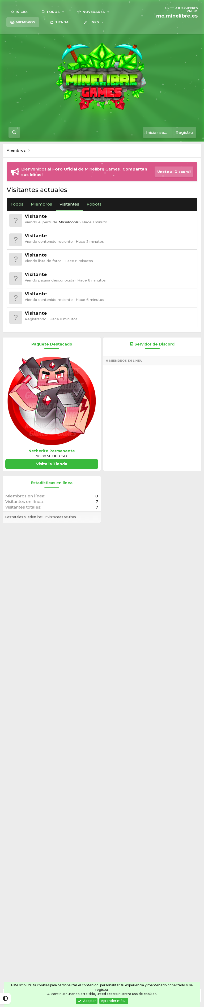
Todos (16, 204)
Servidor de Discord (154, 344)
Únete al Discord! (174, 171)
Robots (94, 204)
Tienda (62, 22)
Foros (53, 12)
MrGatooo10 (68, 222)
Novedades (94, 12)
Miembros (25, 22)
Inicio (21, 12)
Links (93, 22)
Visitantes (69, 204)
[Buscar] (14, 132)
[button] (63, 12)
